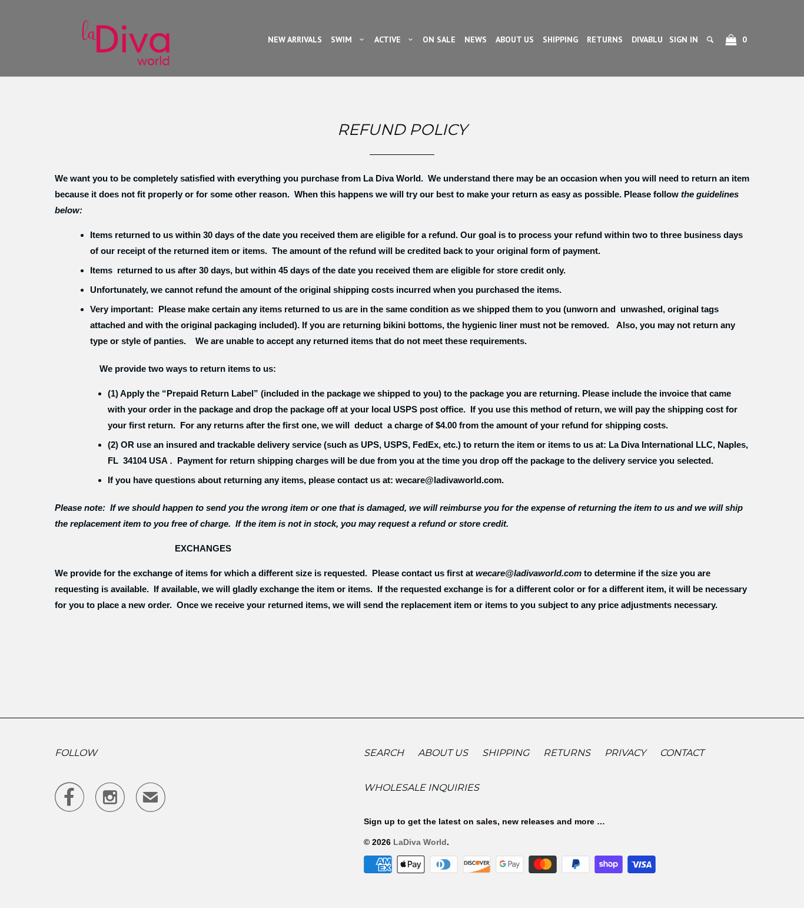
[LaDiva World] (125, 38)
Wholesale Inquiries (421, 787)
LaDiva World (420, 842)
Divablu (647, 39)
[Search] (711, 39)
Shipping (505, 752)
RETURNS (605, 39)
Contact (682, 752)
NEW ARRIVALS (295, 39)
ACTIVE (390, 39)
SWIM (344, 39)
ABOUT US (515, 39)
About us (443, 752)
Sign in (683, 39)
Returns (566, 752)
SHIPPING (560, 39)
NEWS (475, 39)
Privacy (625, 752)
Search (384, 752)
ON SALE (439, 39)
